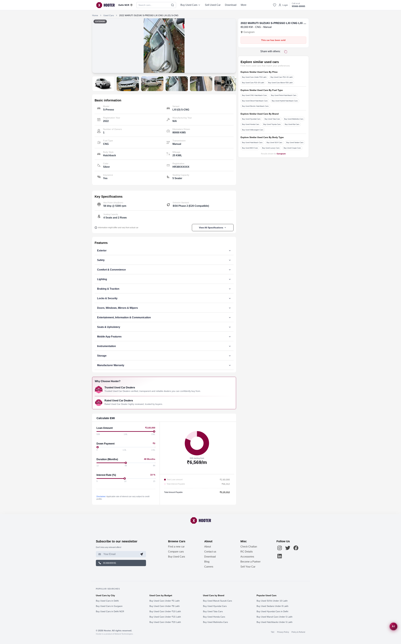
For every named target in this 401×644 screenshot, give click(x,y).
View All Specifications (211, 227)
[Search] (172, 5)
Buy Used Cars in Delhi (107, 600)
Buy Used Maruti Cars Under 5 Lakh (274, 616)
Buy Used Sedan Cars (294, 142)
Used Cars (108, 15)
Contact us (210, 551)
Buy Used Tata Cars (272, 119)
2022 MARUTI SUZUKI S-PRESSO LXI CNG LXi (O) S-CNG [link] (148, 15)
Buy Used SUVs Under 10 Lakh (272, 600)
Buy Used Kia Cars (292, 124)
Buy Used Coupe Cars (292, 148)
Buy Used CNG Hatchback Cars (254, 95)
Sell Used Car (213, 5)
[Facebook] (296, 548)
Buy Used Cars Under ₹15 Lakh (165, 616)
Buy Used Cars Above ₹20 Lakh (280, 83)
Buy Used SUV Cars (274, 142)
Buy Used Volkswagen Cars (252, 130)
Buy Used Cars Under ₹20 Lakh (165, 622)
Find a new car (176, 546)
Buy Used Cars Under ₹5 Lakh (164, 600)
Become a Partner (250, 561)
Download (230, 5)
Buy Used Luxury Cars (271, 148)
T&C (273, 632)
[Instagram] (279, 548)
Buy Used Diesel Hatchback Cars (255, 101)
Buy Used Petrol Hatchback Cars (283, 95)
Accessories (247, 556)
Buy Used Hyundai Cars (251, 119)
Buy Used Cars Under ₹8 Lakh (164, 606)
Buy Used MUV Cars (250, 148)
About (207, 546)
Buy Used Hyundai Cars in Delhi (272, 611)
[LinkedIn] (279, 556)
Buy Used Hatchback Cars (252, 142)
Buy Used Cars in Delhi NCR (110, 611)
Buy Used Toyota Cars (272, 124)
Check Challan (248, 546)
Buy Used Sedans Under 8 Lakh (272, 606)
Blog (206, 561)
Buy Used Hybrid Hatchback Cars (285, 101)
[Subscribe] (141, 554)
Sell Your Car (247, 566)
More (243, 5)
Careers (208, 566)
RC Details (246, 551)
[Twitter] (288, 548)
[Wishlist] (274, 5)
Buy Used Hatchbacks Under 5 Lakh (274, 622)
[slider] (154, 431)
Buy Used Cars (188, 5)
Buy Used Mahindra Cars (293, 119)
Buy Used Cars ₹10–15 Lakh (282, 77)
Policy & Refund (298, 632)
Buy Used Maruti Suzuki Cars (217, 600)
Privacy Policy (283, 632)
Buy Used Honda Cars (250, 124)
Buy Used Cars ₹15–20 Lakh (253, 83)
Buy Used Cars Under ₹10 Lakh (254, 77)
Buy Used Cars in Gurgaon (109, 606)
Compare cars (176, 551)
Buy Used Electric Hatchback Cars (255, 106)
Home (95, 15)
